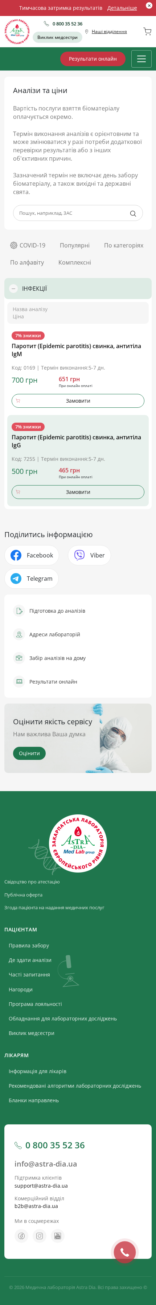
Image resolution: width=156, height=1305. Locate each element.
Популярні (75, 245)
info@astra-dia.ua (46, 1164)
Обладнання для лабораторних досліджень (63, 1018)
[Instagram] (39, 1236)
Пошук (133, 213)
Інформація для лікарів (37, 1071)
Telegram (40, 579)
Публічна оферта (23, 894)
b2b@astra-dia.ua (36, 1206)
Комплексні (74, 262)
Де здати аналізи (30, 959)
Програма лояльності (35, 1003)
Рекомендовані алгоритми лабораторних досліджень (75, 1085)
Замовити (78, 400)
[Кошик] (147, 31)
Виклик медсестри (57, 37)
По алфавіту (27, 262)
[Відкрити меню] (141, 59)
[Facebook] (21, 1236)
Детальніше (122, 7)
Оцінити (29, 753)
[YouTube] (58, 1236)
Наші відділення (109, 31)
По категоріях (123, 245)
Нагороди (21, 989)
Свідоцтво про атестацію (32, 881)
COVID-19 (32, 245)
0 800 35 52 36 (67, 23)
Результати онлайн (93, 58)
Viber (97, 555)
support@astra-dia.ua (41, 1185)
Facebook (40, 555)
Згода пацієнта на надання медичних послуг (54, 907)
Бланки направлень (34, 1100)
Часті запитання (29, 974)
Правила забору (29, 945)
